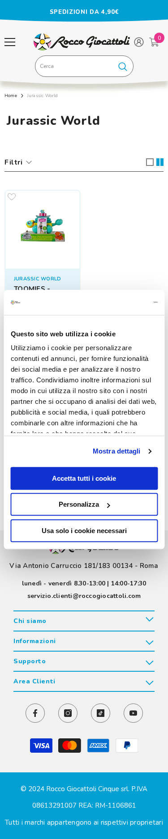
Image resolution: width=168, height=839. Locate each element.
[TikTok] (100, 713)
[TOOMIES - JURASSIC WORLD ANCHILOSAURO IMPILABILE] (42, 228)
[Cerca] (84, 66)
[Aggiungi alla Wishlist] (11, 196)
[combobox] (74, 66)
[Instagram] (68, 713)
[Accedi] (139, 42)
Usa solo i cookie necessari (84, 530)
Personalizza (79, 504)
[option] (84, 12)
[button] (150, 162)
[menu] (9, 42)
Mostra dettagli (117, 451)
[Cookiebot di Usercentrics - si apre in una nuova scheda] (120, 302)
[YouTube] (133, 713)
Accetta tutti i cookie (84, 478)
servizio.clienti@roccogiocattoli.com (84, 596)
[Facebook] (35, 713)
